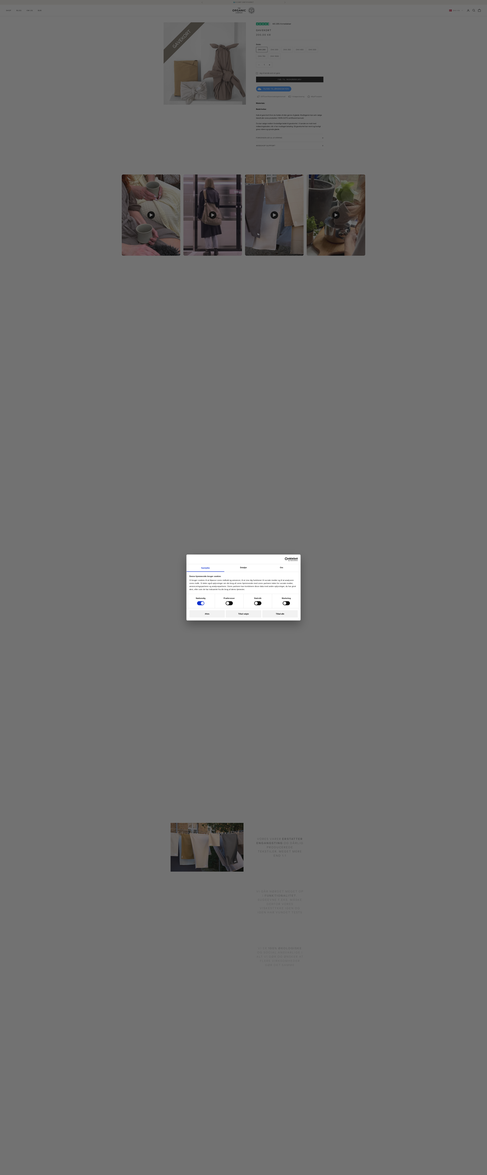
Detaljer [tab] (243, 567)
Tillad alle (280, 614)
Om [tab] (281, 567)
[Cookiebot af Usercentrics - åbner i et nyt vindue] (287, 559)
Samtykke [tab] (205, 568)
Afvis (207, 614)
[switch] (229, 603)
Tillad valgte (243, 614)
